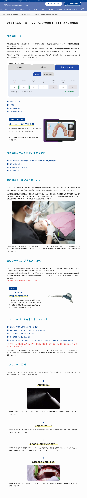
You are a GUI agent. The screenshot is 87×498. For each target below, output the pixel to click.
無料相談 (43, 67)
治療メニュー (20, 67)
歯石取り (37, 74)
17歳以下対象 (48, 74)
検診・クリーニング (67, 67)
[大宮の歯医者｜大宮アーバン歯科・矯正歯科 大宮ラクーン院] (21, 4)
